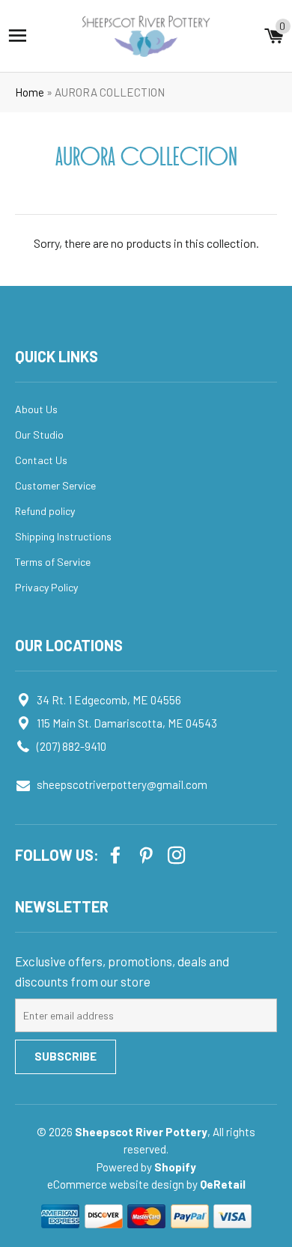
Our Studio (39, 434)
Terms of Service (53, 561)
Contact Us (41, 460)
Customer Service (55, 485)
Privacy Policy (46, 587)
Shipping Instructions (63, 536)
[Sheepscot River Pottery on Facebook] (116, 853)
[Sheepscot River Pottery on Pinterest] (147, 853)
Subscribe (65, 1056)
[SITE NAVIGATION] (17, 35)
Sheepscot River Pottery (141, 1131)
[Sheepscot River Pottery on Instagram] (178, 853)
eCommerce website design (116, 1184)
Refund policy (45, 510)
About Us (36, 409)
